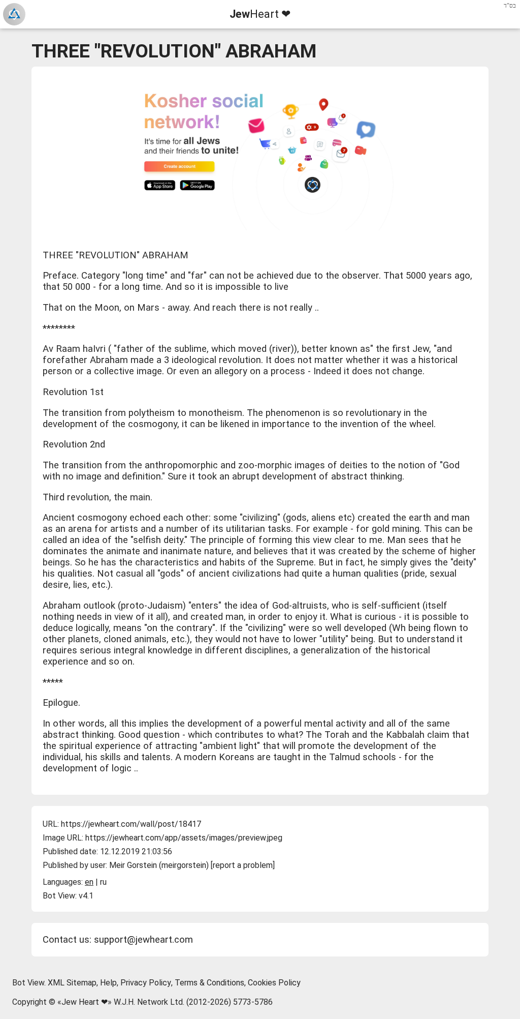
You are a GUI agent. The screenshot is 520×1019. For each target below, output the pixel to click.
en (89, 882)
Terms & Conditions (209, 982)
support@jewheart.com (143, 939)
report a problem (243, 865)
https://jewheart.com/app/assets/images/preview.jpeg (183, 838)
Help (108, 982)
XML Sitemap (72, 982)
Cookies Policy (274, 982)
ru (103, 882)
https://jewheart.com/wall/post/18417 (131, 824)
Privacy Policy (145, 982)
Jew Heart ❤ (84, 1002)
